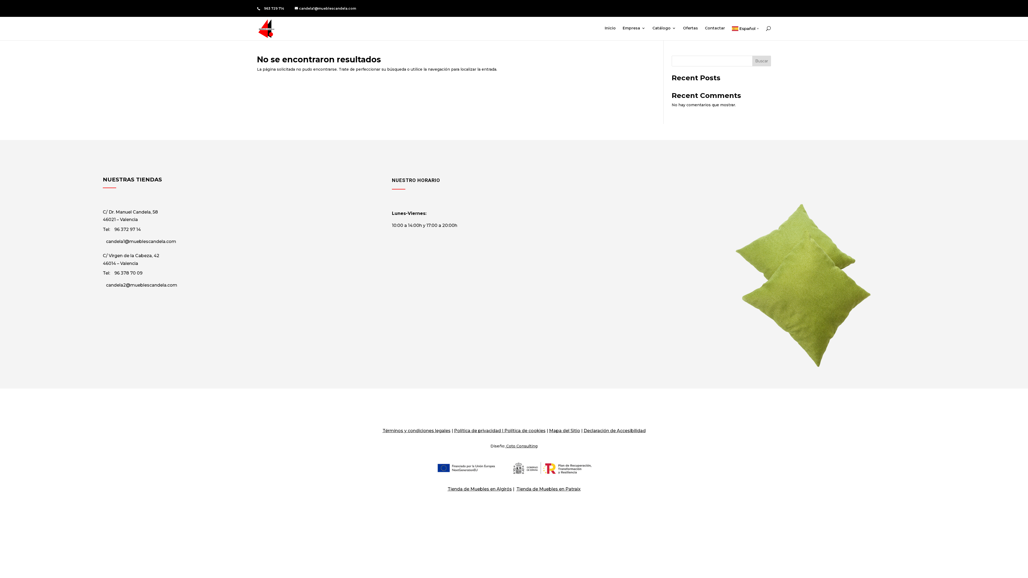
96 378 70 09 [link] (128, 273)
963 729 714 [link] (274, 8)
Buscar (761, 61)
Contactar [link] (715, 28)
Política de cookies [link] (525, 430)
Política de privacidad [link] (477, 430)
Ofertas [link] (690, 28)
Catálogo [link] (661, 28)
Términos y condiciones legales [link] (417, 430)
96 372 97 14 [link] (127, 229)
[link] (325, 8)
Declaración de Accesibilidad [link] (615, 430)
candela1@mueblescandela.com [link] (141, 241)
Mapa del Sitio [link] (564, 430)
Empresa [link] (631, 28)
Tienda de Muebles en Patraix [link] (548, 489)
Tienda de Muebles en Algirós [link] (480, 489)
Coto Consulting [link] (522, 446)
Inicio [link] (610, 28)
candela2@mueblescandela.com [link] (141, 285)
